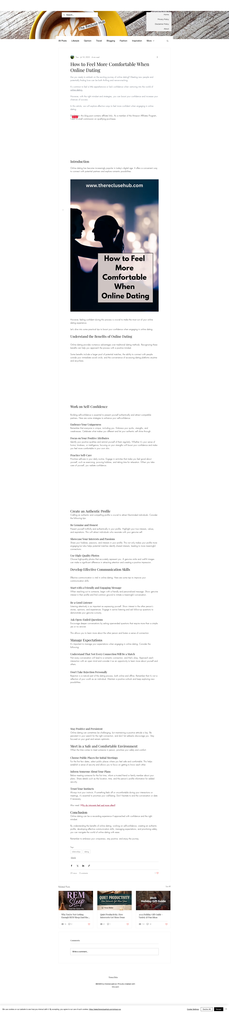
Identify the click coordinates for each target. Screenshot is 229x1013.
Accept (218, 1009)
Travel (99, 40)
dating (86, 851)
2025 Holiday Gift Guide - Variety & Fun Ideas (151, 916)
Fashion (123, 40)
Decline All (207, 1009)
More (149, 40)
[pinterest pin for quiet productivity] (114, 900)
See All (168, 886)
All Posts (62, 40)
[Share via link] (89, 866)
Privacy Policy (163, 19)
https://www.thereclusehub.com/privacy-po (105, 1009)
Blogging (111, 40)
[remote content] (115, 141)
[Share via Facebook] (71, 866)
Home (166, 14)
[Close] (226, 1009)
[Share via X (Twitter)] (77, 866)
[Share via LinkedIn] (83, 866)
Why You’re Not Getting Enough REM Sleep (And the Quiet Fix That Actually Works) (75, 916)
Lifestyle (75, 40)
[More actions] (157, 57)
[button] (167, 41)
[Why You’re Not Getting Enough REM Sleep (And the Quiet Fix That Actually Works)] (76, 900)
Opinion (87, 40)
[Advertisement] (43, 5)
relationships (76, 851)
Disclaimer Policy (162, 24)
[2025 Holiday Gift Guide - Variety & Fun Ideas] (153, 900)
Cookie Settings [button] (193, 1009)
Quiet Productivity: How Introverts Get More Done (112, 916)
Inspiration (137, 40)
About (166, 29)
